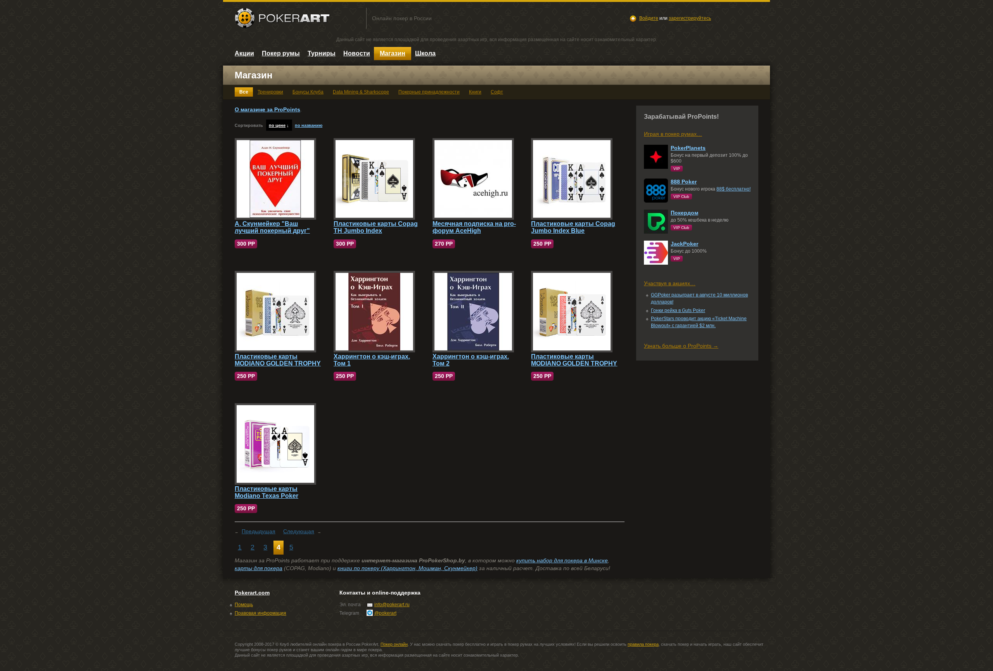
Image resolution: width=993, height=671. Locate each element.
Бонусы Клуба (308, 92)
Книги (475, 92)
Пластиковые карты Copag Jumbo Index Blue (573, 227)
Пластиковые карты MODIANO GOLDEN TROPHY (278, 360)
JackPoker (684, 244)
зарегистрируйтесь (690, 18)
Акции (244, 53)
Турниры (322, 53)
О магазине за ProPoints (267, 109)
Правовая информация (260, 613)
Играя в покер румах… (673, 134)
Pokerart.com (252, 593)
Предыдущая (258, 531)
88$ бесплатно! (733, 189)
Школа (425, 53)
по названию (308, 125)
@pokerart (385, 613)
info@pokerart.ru (392, 604)
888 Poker (684, 182)
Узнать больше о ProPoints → (681, 346)
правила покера (643, 644)
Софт (497, 92)
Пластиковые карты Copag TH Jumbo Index (376, 227)
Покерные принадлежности (429, 92)
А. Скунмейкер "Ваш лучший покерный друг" (272, 227)
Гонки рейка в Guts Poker (678, 310)
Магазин (392, 53)
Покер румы (281, 53)
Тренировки (270, 92)
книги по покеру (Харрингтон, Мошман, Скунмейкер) (407, 568)
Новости (356, 53)
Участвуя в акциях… (669, 283)
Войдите (648, 18)
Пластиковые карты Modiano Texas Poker (266, 492)
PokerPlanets (688, 148)
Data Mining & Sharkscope (361, 92)
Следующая (298, 531)
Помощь (244, 604)
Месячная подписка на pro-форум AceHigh (474, 227)
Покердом (684, 213)
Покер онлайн (394, 644)
